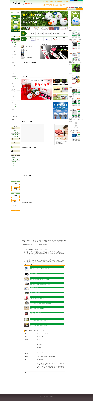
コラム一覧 (15, 210)
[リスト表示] (78, 9)
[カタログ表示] (80, 9)
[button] (76, 30)
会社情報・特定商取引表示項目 (44, 396)
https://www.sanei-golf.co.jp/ (41, 372)
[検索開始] (75, 9)
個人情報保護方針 (51, 396)
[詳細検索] (77, 9)
